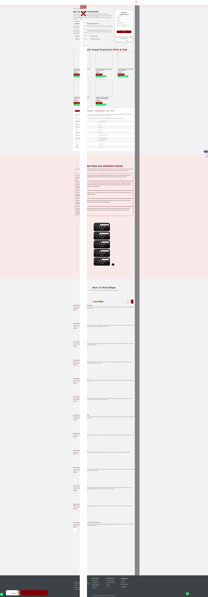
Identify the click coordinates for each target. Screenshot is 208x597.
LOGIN (128, 302)
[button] (137, 2)
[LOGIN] (127, 300)
